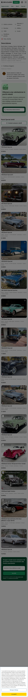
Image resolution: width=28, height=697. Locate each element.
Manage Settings (14, 690)
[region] (14, 682)
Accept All (13, 694)
